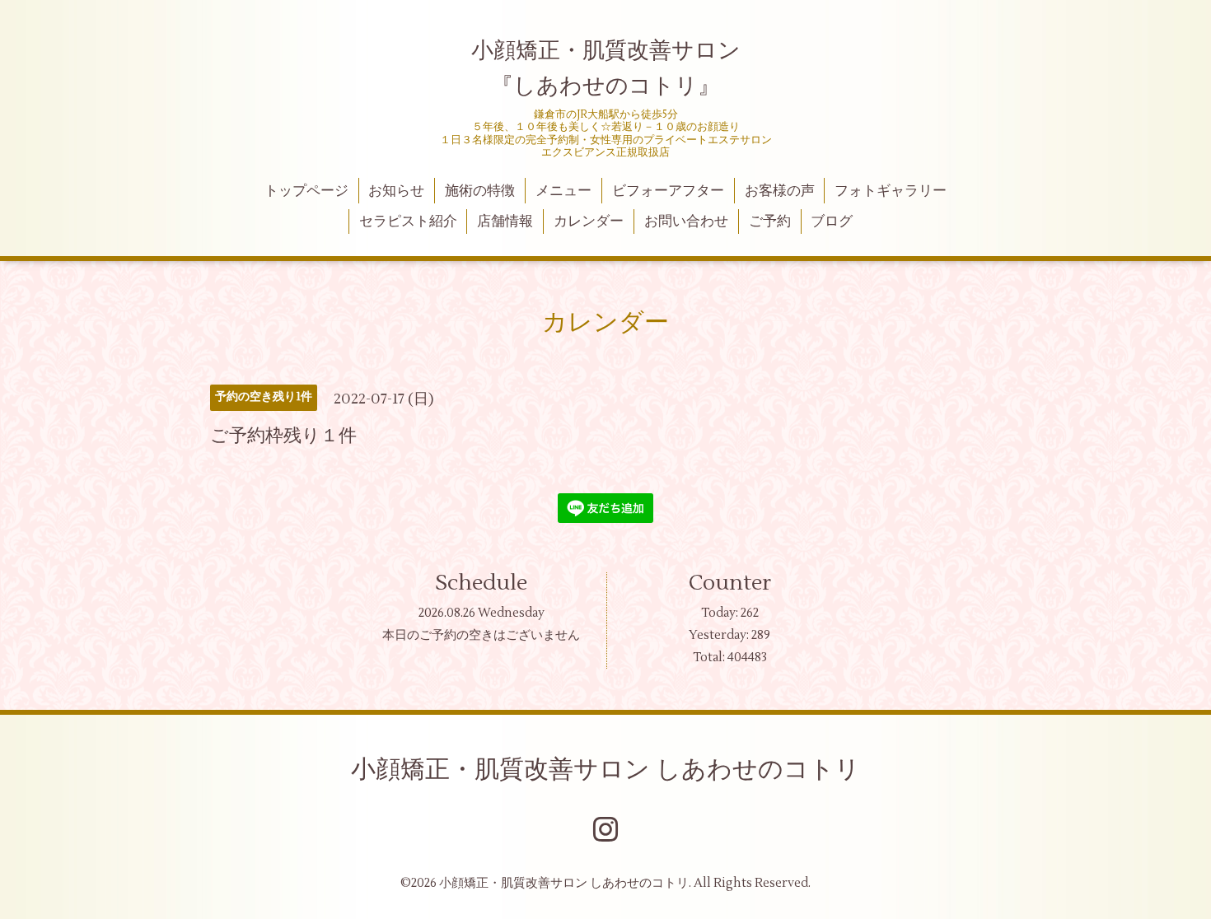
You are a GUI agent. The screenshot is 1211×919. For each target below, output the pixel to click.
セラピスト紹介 (408, 221)
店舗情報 (505, 221)
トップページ (306, 191)
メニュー (563, 191)
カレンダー (589, 221)
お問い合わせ (686, 221)
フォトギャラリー (891, 191)
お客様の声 (780, 191)
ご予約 (770, 221)
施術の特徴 (480, 191)
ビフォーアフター (668, 191)
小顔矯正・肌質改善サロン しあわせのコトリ (605, 769)
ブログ (832, 221)
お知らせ (396, 191)
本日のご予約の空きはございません (481, 635)
